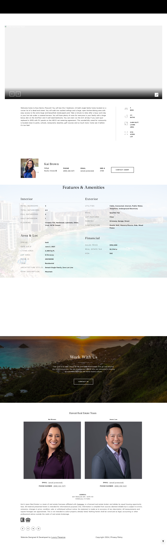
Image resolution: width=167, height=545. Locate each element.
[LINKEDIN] (33, 529)
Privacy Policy (117, 537)
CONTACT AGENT (122, 170)
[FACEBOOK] (23, 529)
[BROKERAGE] (38, 529)
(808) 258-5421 (121, 486)
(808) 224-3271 (68, 171)
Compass (80, 504)
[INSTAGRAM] (28, 529)
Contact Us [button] (83, 381)
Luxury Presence (58, 537)
